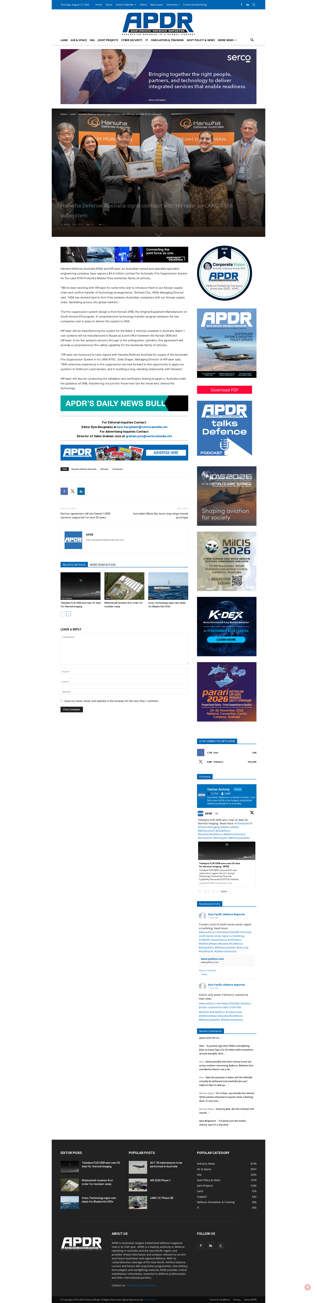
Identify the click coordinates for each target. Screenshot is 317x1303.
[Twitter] (253, 4)
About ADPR (250, 1299)
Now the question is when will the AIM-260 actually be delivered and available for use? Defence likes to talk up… (225, 1058)
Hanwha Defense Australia (83, 469)
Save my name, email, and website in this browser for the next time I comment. (111, 700)
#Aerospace (220, 838)
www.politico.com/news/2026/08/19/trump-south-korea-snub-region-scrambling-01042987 (225, 936)
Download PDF (224, 389)
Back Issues (156, 4)
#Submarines (234, 1012)
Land (64, 40)
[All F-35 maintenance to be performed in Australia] (138, 1167)
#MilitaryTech (206, 830)
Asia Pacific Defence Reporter (226, 914)
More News (226, 40)
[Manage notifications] (308, 1287)
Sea (92, 40)
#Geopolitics (206, 947)
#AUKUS (204, 1012)
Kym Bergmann (207, 1097)
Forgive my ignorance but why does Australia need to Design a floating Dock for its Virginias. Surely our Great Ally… (226, 1113)
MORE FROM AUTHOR (103, 564)
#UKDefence (217, 1012)
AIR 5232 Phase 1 (160, 1180)
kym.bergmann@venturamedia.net (142, 427)
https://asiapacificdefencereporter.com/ (105, 540)
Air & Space (79, 40)
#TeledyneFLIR (243, 823)
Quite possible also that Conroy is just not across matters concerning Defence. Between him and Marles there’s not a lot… (226, 1042)
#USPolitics (235, 940)
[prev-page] (63, 614)
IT (146, 40)
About (109, 4)
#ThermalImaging (209, 827)
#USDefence (223, 830)
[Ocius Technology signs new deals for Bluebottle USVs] (168, 586)
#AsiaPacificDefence (210, 834)
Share (204, 974)
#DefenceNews (230, 827)
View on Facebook (207, 970)
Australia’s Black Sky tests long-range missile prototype (160, 515)
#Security (242, 947)
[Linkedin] (247, 4)
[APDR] (158, 22)
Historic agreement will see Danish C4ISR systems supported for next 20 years (85, 515)
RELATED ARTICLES (74, 564)
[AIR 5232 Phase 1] (138, 1185)
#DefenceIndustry (234, 834)
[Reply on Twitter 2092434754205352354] (200, 891)
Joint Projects (108, 40)
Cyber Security (131, 40)
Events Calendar (125, 4)
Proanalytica (150, 1299)
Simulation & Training (167, 40)
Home (98, 4)
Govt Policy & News (201, 40)
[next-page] (68, 614)
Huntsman (117, 469)
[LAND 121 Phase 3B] (138, 1202)
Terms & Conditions (220, 1299)
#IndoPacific (206, 951)
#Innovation (205, 838)
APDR (66, 224)
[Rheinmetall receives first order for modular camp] (124, 586)
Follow (252, 761)
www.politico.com (212, 959)
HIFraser (104, 469)
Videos (143, 4)
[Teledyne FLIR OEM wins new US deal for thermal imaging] (81, 586)
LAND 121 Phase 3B (161, 1197)
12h (216, 813)
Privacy (237, 1299)
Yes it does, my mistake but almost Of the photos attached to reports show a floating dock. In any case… (226, 1073)
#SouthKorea (219, 940)
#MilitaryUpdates (239, 838)
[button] (252, 40)
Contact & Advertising (195, 4)
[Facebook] (241, 4)
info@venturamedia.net (140, 1285)
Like (254, 752)
